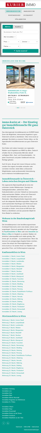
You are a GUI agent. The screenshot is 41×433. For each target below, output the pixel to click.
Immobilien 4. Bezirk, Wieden (11, 264)
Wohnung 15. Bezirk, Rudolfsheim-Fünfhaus (17, 355)
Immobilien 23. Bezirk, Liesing (12, 311)
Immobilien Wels (7, 395)
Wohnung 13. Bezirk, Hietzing (12, 350)
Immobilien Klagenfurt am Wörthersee (13, 400)
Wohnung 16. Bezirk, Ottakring (12, 358)
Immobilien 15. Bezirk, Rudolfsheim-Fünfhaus (17, 291)
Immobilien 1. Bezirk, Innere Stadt (13, 256)
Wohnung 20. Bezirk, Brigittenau (13, 368)
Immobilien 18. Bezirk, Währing (12, 299)
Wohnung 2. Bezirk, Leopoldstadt (13, 322)
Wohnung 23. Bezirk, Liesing (11, 375)
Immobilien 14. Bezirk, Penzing (12, 289)
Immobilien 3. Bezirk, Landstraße (13, 261)
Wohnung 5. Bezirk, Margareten (12, 330)
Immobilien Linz (7, 391)
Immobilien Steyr (7, 409)
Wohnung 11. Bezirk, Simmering (12, 345)
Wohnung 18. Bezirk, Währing (12, 363)
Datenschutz (35, 427)
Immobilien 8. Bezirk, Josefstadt (12, 274)
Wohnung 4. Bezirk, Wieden (11, 327)
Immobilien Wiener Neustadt (10, 397)
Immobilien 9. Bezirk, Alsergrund (13, 276)
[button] (8, 82)
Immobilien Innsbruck (8, 415)
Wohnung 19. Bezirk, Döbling (11, 365)
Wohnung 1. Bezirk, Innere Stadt (13, 320)
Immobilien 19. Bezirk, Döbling (12, 301)
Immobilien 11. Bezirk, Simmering (13, 281)
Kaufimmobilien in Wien (12, 231)
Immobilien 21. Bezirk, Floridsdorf (13, 306)
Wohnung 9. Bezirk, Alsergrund (12, 340)
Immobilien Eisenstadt (9, 411)
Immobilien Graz (7, 393)
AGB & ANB (27, 427)
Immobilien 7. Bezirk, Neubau (12, 271)
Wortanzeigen (14, 15)
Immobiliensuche (13, 11)
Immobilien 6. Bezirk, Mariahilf (12, 269)
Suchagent (28, 15)
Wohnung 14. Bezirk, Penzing (12, 353)
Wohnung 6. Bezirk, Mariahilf (11, 333)
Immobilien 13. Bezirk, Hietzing (12, 286)
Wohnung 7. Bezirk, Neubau (11, 335)
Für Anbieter (20, 19)
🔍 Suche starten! (20, 51)
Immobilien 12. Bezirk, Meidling (12, 284)
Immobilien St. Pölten (8, 402)
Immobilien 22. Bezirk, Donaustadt (13, 309)
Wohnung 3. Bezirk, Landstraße (12, 325)
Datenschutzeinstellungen (31, 429)
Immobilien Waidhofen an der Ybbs (12, 418)
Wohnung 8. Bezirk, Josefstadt (12, 338)
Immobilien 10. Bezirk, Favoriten (13, 279)
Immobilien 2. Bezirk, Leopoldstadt (13, 259)
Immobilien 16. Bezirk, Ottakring (12, 294)
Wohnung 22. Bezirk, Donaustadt (13, 373)
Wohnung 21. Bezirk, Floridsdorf (13, 370)
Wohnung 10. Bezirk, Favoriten (12, 343)
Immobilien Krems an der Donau (12, 413)
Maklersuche (29, 11)
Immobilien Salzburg (8, 389)
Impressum (19, 427)
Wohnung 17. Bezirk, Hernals (12, 360)
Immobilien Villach (7, 406)
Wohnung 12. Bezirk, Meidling (12, 348)
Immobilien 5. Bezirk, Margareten (13, 266)
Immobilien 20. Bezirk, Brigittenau (13, 304)
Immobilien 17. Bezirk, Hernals (12, 296)
